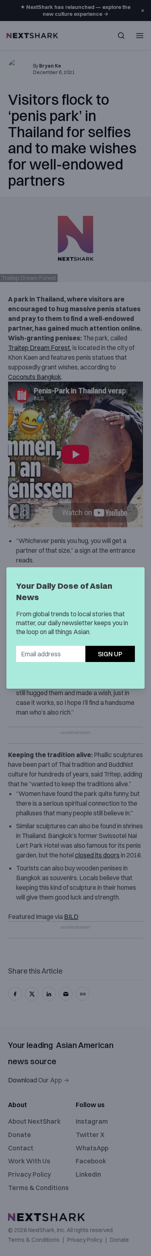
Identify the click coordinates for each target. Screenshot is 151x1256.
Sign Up (110, 654)
